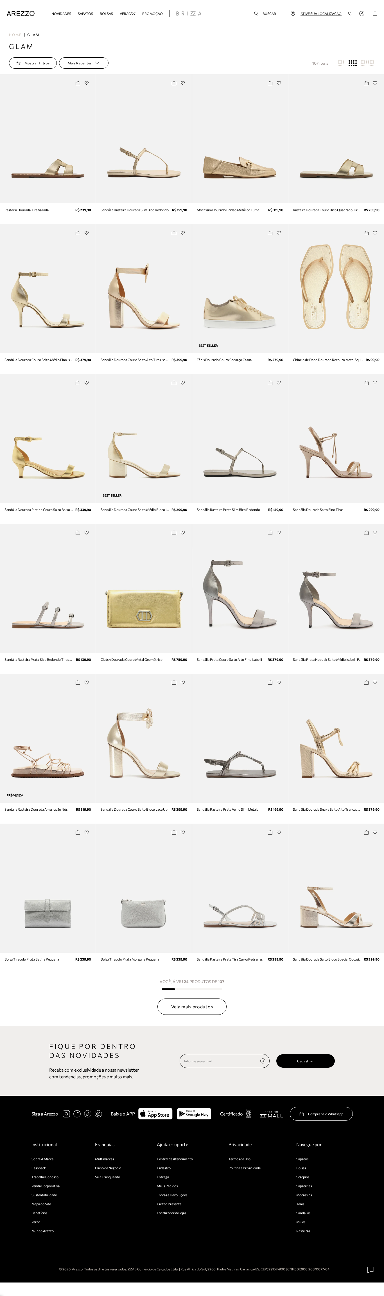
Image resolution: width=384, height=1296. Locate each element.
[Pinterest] (98, 1113)
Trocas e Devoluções (172, 1195)
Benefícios (39, 1213)
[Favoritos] (350, 14)
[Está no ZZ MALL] (271, 1113)
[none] (263, 1061)
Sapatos (85, 13)
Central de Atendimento (175, 1159)
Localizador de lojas (171, 1213)
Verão (35, 1222)
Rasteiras (303, 1231)
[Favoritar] (87, 83)
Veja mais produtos (192, 1006)
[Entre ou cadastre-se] (362, 13)
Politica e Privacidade (245, 1168)
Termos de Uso (239, 1159)
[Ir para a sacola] (375, 14)
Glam (33, 35)
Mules (300, 1222)
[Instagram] (66, 1113)
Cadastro (164, 1168)
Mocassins (304, 1195)
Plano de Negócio (108, 1168)
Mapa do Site (41, 1204)
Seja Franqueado (107, 1177)
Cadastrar (305, 1061)
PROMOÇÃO (152, 13)
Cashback (38, 1168)
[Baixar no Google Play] (194, 1113)
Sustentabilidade (44, 1195)
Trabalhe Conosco (44, 1177)
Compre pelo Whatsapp (325, 1114)
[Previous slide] (5, 139)
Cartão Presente (169, 1204)
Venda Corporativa (45, 1186)
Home (15, 35)
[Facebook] (77, 1113)
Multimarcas (104, 1159)
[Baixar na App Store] (155, 1113)
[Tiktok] (87, 1113)
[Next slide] (91, 139)
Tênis (300, 1204)
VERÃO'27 (127, 13)
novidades (61, 13)
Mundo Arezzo (42, 1231)
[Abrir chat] (370, 1270)
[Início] (20, 13)
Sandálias (303, 1213)
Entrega (163, 1177)
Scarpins (302, 1177)
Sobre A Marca (42, 1159)
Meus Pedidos (167, 1186)
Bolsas (106, 13)
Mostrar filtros (37, 63)
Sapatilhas (304, 1186)
